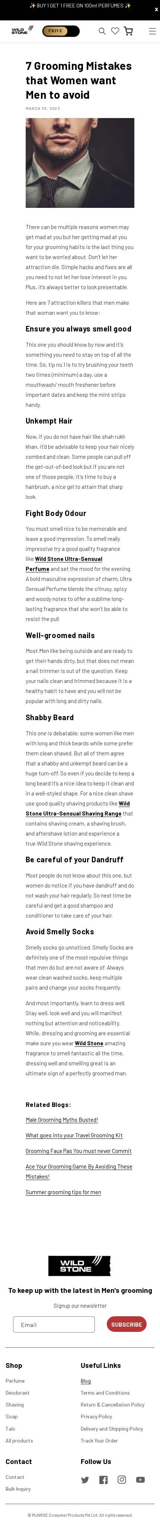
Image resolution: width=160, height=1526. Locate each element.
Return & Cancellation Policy (112, 1404)
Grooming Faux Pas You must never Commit (79, 1150)
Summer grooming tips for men (63, 1192)
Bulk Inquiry (18, 1489)
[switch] (61, 31)
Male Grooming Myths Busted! (62, 1119)
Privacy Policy (96, 1416)
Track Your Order (99, 1440)
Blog (86, 1381)
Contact (15, 1477)
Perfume (15, 1381)
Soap (12, 1416)
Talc (10, 1428)
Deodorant (18, 1392)
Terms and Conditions (105, 1392)
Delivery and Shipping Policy (112, 1428)
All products (19, 1440)
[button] (152, 30)
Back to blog (84, 1222)
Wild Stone (89, 1043)
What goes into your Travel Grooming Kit (74, 1135)
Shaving (15, 1404)
